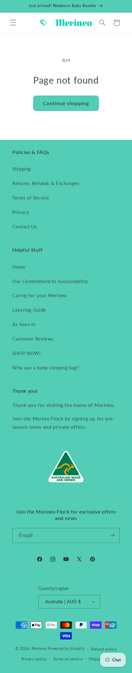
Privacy (20, 212)
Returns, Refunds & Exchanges (46, 183)
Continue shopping (66, 103)
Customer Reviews (33, 338)
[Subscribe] (112, 535)
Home (18, 267)
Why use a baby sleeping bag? (46, 367)
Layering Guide (29, 310)
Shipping (21, 168)
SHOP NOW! (26, 353)
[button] (13, 23)
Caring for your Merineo (39, 295)
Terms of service (68, 659)
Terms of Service (30, 197)
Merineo (39, 649)
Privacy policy (34, 659)
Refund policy (104, 649)
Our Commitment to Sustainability (50, 281)
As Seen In (23, 324)
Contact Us (24, 226)
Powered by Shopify (66, 649)
